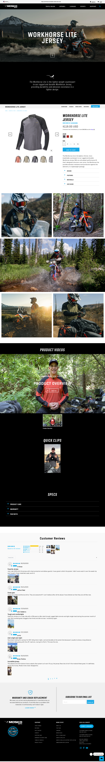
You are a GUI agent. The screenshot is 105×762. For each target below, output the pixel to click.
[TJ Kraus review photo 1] (13, 578)
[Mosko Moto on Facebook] (83, 747)
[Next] (57, 134)
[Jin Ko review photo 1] (12, 647)
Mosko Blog (59, 732)
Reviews (86, 106)
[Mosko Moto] (10, 7)
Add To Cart (95, 106)
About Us (58, 725)
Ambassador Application (62, 742)
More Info (79, 106)
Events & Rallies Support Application (66, 739)
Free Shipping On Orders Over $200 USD (51, 1)
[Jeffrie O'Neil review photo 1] (12, 600)
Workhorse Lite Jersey (15, 106)
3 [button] (52, 678)
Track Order (38, 725)
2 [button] (50, 678)
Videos (71, 106)
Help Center (38, 730)
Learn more (29, 707)
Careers (58, 730)
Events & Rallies (60, 737)
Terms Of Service (39, 739)
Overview (64, 106)
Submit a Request (86, 726)
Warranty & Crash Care (41, 737)
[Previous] (10, 134)
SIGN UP (90, 701)
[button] (62, 6)
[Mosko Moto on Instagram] (80, 747)
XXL (78, 143)
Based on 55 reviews (14, 548)
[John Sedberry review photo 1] (11, 624)
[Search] (100, 5)
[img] (16, 562)
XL (74, 143)
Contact (37, 732)
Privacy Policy (38, 742)
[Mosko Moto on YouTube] (87, 747)
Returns (37, 727)
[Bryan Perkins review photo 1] (10, 671)
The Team (58, 727)
